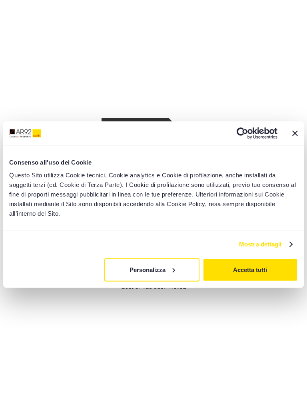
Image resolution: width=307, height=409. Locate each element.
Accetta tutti (250, 269)
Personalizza (147, 269)
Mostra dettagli (260, 244)
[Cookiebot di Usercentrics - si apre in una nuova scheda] (242, 133)
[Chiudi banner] (295, 133)
